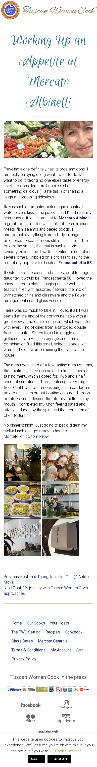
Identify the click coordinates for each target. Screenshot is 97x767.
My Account (60, 650)
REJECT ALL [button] (59, 759)
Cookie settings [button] (68, 751)
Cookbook (74, 632)
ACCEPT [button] (36, 759)
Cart (79, 650)
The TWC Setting (26, 632)
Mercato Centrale (53, 641)
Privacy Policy (23, 659)
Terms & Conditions (28, 650)
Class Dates (22, 641)
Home (16, 623)
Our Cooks (36, 623)
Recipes (53, 632)
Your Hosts (59, 623)
